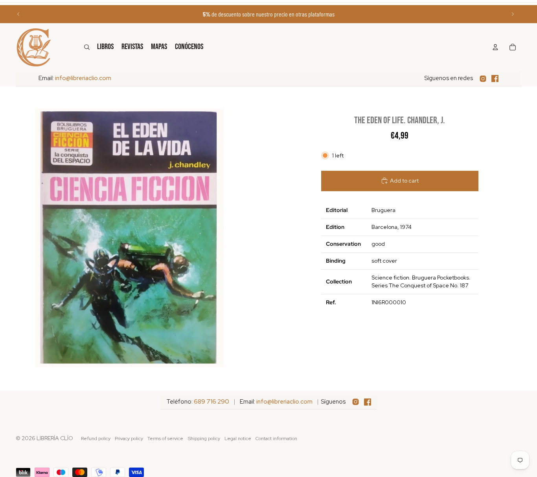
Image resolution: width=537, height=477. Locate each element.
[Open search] (87, 47)
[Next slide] (512, 14)
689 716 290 (211, 402)
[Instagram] (483, 78)
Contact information (276, 438)
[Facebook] (494, 78)
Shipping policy (204, 438)
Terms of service (165, 438)
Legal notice (237, 438)
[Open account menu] (495, 47)
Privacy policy (129, 438)
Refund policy (95, 438)
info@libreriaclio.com (83, 78)
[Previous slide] (18, 14)
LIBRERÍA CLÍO (55, 438)
